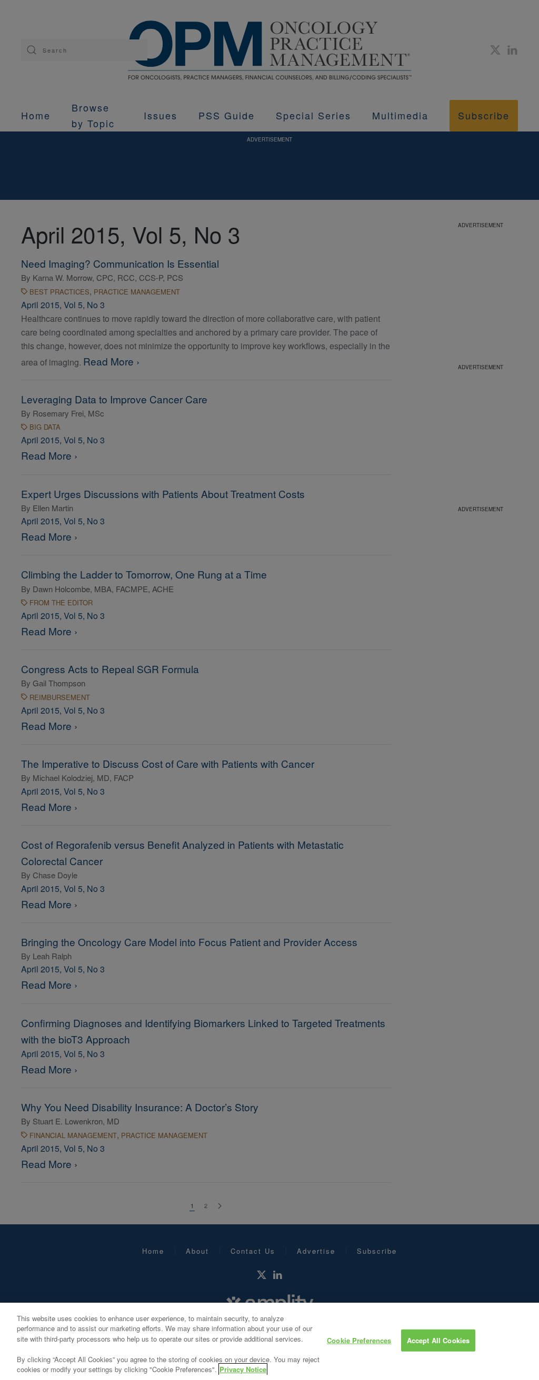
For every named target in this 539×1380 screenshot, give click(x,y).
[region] (269, 1341)
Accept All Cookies (438, 1340)
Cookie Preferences (359, 1340)
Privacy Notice (242, 1369)
